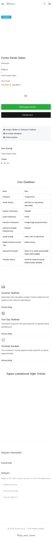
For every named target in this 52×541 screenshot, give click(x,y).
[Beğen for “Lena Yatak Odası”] (48, 425)
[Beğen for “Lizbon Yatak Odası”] (48, 398)
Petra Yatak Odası (10, 388)
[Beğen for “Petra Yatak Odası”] (48, 384)
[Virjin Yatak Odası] (26, 410)
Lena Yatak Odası (10, 430)
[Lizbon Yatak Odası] (26, 396)
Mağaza (4, 69)
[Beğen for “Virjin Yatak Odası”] (48, 412)
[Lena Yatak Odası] (26, 424)
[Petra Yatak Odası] (26, 382)
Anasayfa (5, 63)
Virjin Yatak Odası (10, 416)
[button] (26, 107)
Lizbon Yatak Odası (11, 402)
